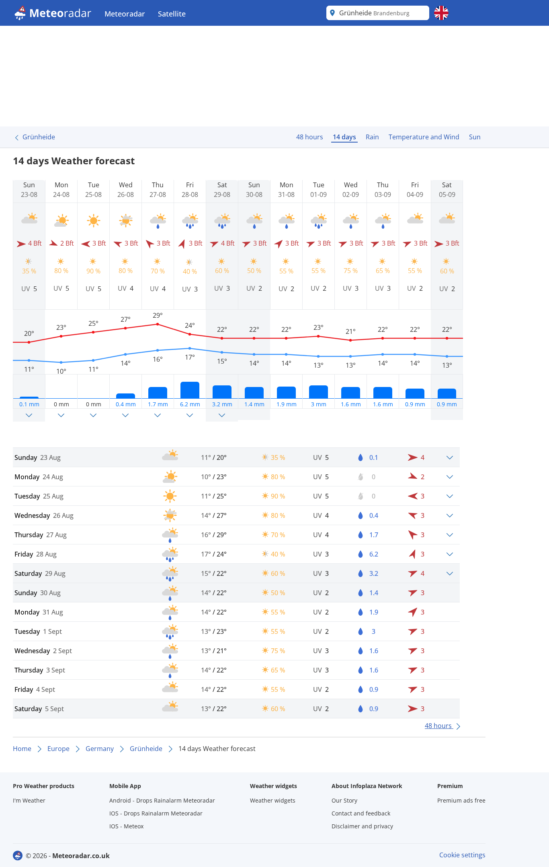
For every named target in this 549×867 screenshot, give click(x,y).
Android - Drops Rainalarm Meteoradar (162, 800)
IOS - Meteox (126, 826)
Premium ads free (461, 800)
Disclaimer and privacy (362, 826)
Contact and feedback (361, 813)
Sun (475, 136)
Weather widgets (272, 800)
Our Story (344, 800)
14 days (344, 136)
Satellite (172, 14)
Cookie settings (462, 854)
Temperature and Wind (424, 136)
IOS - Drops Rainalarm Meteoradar (156, 813)
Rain (372, 136)
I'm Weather (29, 800)
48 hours (309, 136)
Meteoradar (124, 14)
